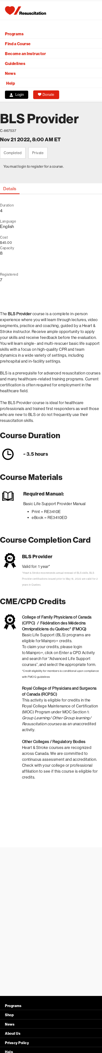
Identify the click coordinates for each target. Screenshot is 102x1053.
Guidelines (15, 63)
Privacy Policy (17, 1043)
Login (19, 95)
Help (10, 83)
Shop (9, 1015)
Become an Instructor (25, 53)
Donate (48, 95)
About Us (12, 1034)
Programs (14, 34)
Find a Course (18, 43)
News (10, 73)
